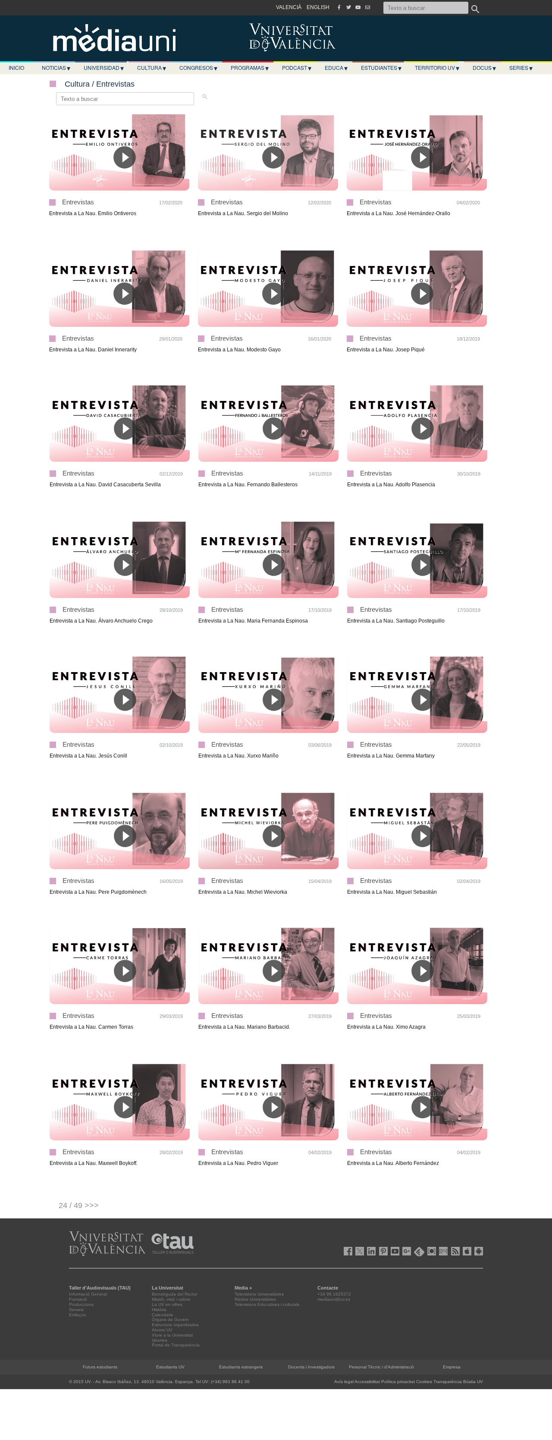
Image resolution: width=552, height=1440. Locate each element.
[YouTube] (358, 7)
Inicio (16, 67)
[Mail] (367, 7)
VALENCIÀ (288, 7)
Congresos (198, 67)
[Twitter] (348, 7)
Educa (336, 67)
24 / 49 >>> (79, 1205)
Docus (484, 67)
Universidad (104, 67)
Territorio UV (437, 67)
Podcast (296, 67)
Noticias (56, 67)
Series (521, 67)
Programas (250, 67)
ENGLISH (318, 7)
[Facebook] (339, 7)
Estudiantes (381, 67)
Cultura (151, 67)
